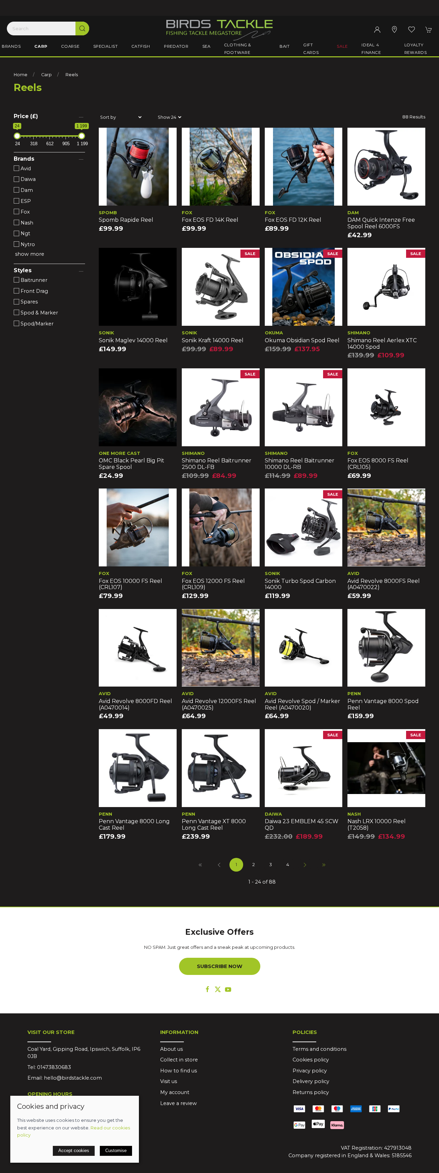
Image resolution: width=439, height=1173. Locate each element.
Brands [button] (11, 46)
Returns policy (311, 1092)
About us (171, 1049)
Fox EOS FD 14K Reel (210, 220)
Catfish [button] (141, 46)
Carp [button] (41, 46)
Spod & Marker (38, 313)
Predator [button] (176, 46)
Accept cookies (73, 1150)
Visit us (168, 1081)
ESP (25, 201)
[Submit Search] (82, 28)
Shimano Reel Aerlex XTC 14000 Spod (382, 343)
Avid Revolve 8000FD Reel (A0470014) (135, 704)
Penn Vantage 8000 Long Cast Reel (134, 824)
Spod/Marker (36, 324)
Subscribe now (219, 966)
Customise (116, 1150)
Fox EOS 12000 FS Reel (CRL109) (213, 584)
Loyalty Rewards (415, 49)
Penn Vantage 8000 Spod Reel (383, 704)
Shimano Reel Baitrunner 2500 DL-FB (216, 463)
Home (20, 74)
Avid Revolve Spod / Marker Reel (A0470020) (302, 704)
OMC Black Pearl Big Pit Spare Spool (131, 463)
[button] (411, 29)
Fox (24, 212)
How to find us (178, 1071)
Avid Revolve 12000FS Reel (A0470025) (219, 704)
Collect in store (179, 1060)
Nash (26, 223)
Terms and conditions (319, 1049)
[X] (217, 989)
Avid (25, 168)
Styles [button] (23, 270)
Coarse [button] (70, 46)
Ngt (24, 233)
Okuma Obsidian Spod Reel (302, 340)
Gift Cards (311, 49)
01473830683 (54, 1067)
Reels (72, 74)
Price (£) (26, 116)
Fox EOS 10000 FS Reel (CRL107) (130, 584)
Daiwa (27, 179)
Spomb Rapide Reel (126, 220)
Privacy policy (310, 1071)
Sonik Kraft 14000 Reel (213, 340)
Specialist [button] (105, 46)
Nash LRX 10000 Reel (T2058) (376, 824)
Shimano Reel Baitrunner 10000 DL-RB (299, 463)
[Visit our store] (394, 29)
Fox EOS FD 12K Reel (293, 220)
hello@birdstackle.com (73, 1078)
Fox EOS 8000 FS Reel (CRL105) (377, 463)
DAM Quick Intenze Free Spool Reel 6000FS (381, 223)
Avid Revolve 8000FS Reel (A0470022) (383, 584)
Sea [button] (206, 46)
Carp (46, 74)
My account (174, 1092)
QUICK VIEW (137, 198)
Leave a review (178, 1103)
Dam (26, 190)
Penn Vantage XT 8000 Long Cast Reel (214, 824)
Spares (28, 302)
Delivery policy (311, 1081)
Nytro (27, 244)
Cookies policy (311, 1060)
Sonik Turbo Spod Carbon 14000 (300, 584)
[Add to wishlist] (108, 137)
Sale (342, 46)
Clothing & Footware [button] (237, 49)
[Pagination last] (324, 865)
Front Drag (33, 291)
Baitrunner (33, 280)
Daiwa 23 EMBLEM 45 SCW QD (302, 824)
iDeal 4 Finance (371, 49)
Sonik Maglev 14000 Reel (133, 340)
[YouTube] (228, 989)
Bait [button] (285, 46)
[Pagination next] (305, 865)
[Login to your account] (377, 29)
